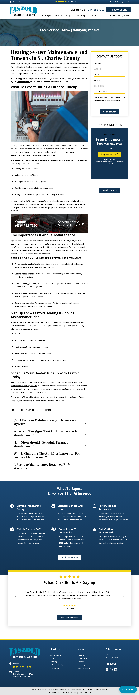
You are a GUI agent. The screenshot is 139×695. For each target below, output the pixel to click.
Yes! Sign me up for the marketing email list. (109, 100)
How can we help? (100, 91)
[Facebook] (107, 670)
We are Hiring (17, 2)
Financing (81, 665)
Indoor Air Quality (56, 665)
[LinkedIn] (115, 670)
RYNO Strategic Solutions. (97, 689)
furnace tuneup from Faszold (30, 145)
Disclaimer (52, 692)
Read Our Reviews (74, 2)
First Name (98, 63)
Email (96, 74)
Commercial (54, 668)
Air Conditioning (56, 655)
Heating (53, 658)
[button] (123, 596)
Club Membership (84, 668)
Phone (97, 80)
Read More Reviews (70, 617)
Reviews (81, 662)
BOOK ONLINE (120, 9)
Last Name (98, 69)
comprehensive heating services (24, 385)
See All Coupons (109, 190)
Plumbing (53, 662)
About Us (81, 655)
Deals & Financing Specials (119, 2)
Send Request (109, 111)
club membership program (25, 325)
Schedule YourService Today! (69, 223)
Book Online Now (69, 557)
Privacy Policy (63, 692)
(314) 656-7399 (95, 9)
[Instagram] (111, 670)
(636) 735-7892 (26, 225)
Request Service (109, 154)
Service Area (82, 658)
